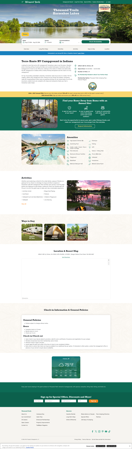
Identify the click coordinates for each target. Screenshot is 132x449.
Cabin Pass (39, 417)
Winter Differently (71, 419)
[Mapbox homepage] (25, 298)
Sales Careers (25, 422)
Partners (98, 417)
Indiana (62, 6)
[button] (71, 42)
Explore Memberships (98, 2)
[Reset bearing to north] (109, 264)
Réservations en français (87, 414)
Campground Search (68, 2)
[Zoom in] (109, 260)
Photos (25, 34)
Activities (75, 49)
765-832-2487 (66, 17)
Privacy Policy (78, 439)
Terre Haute (69, 6)
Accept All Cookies (111, 446)
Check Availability (95, 41)
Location (107, 49)
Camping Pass (40, 414)
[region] (66, 279)
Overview (26, 49)
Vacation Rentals (70, 414)
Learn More (81, 53)
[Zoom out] (109, 262)
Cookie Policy (30, 447)
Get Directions (66, 257)
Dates (24, 40)
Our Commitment (26, 417)
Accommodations (65, 40)
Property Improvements (43, 422)
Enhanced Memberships (43, 419)
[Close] (129, 446)
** (103, 93)
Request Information (85, 126)
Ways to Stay (91, 49)
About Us (24, 414)
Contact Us (25, 425)
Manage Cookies (90, 446)
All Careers (24, 419)
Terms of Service (86, 439)
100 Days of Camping (87, 419)
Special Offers (87, 2)
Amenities (60, 49)
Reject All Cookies (100, 446)
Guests (47, 40)
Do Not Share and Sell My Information (101, 439)
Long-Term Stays (78, 2)
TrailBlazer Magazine (41, 425)
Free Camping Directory (102, 414)
